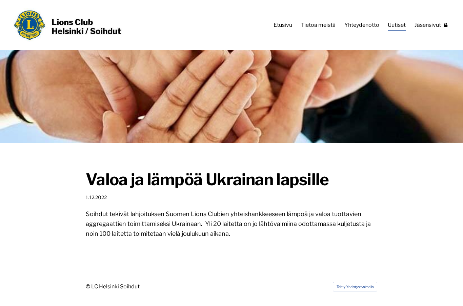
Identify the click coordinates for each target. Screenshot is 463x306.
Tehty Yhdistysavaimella (355, 287)
